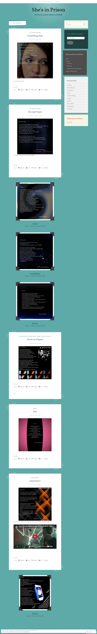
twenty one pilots (46, 336)
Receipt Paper (35, 112)
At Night (69, 98)
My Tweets (69, 122)
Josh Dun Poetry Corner (48, 1)
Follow (70, 42)
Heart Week (69, 66)
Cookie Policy (26, 631)
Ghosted (69, 101)
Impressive (35, 481)
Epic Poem (69, 63)
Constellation (35, 274)
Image (26, 226)
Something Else (35, 35)
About (39, 1)
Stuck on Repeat (35, 339)
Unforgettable (70, 106)
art (30, 32)
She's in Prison (48, 10)
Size (35, 411)
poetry (34, 32)
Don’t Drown (70, 90)
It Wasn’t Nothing (71, 95)
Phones (35, 614)
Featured (57, 1)
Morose (35, 323)
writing (38, 32)
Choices (69, 93)
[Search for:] (76, 24)
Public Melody (70, 103)
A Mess (35, 224)
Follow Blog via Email (75, 34)
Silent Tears (69, 109)
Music (34, 336)
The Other (69, 85)
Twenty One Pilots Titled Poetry (74, 68)
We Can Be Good (71, 87)
